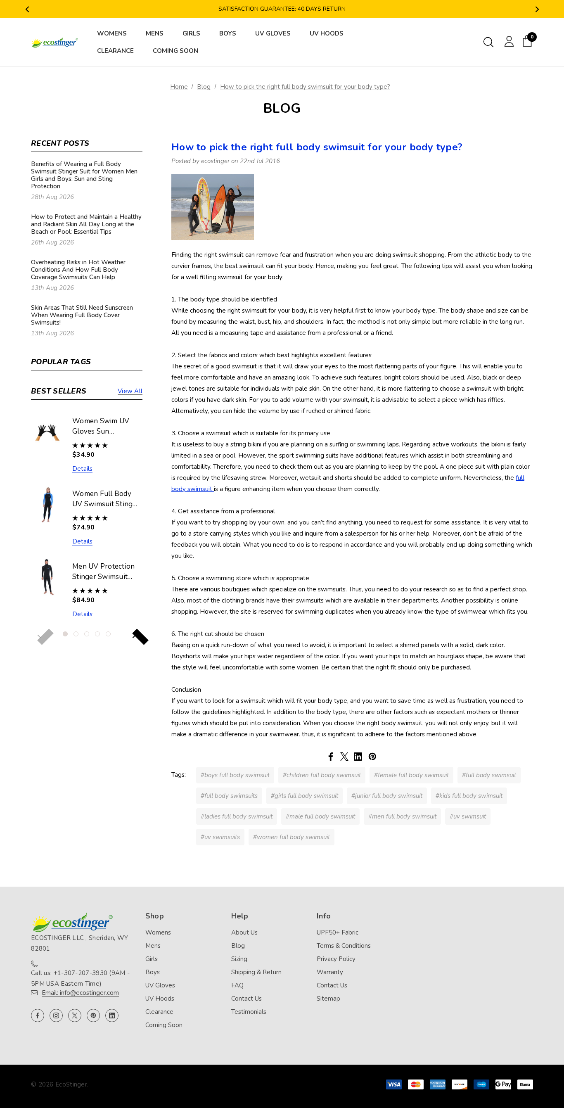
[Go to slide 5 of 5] (108, 633)
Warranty (330, 972)
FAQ (237, 985)
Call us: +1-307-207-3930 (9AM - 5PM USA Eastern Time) (80, 978)
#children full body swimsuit (322, 775)
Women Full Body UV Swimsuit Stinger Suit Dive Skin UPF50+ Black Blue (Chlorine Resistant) (106, 499)
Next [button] (537, 9)
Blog (238, 946)
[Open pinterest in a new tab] (93, 1015)
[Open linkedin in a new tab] (111, 1015)
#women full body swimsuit (291, 837)
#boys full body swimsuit (235, 775)
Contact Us (246, 998)
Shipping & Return (256, 972)
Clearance (159, 1012)
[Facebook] (331, 756)
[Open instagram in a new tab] (56, 1015)
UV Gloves (160, 985)
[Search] (488, 42)
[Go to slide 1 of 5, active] (65, 633)
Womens (158, 932)
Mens (153, 946)
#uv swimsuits (220, 837)
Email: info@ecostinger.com (80, 993)
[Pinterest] (372, 756)
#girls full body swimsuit (304, 796)
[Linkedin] (358, 756)
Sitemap (328, 998)
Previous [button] (27, 9)
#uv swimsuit (468, 816)
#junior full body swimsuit (386, 796)
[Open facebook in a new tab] (37, 1015)
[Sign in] (507, 41)
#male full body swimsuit (320, 816)
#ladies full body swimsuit (237, 816)
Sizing (239, 959)
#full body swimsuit (489, 775)
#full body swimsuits (229, 796)
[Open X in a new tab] (74, 1015)
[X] (344, 756)
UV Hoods (159, 998)
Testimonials (248, 1012)
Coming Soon (163, 1025)
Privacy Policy (336, 959)
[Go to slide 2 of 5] (75, 633)
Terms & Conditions (344, 946)
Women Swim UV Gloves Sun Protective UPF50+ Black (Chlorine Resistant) (103, 426)
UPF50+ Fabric (337, 932)
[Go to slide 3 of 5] (86, 633)
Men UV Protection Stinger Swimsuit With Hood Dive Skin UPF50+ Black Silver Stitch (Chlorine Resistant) (104, 572)
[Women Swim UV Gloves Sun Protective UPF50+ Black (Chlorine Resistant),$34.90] (47, 431)
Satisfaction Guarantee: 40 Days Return (282, 9)
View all (130, 391)
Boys (152, 972)
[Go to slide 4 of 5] (97, 633)
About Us (244, 932)
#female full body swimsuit (411, 775)
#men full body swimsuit (402, 816)
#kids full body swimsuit (469, 796)
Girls (151, 959)
